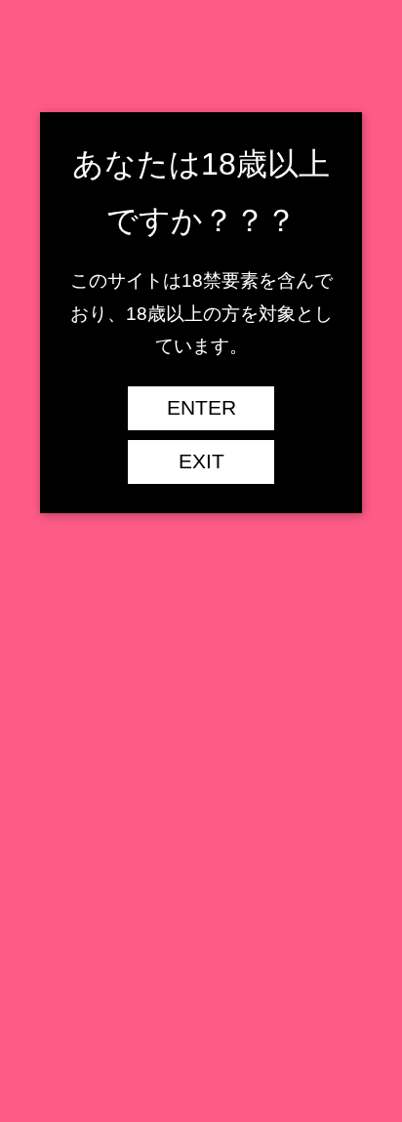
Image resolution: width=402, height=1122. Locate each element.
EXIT (201, 461)
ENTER (201, 408)
